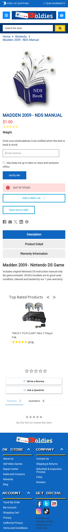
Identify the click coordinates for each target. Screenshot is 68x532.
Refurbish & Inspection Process (49, 470)
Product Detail (34, 244)
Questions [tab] (34, 400)
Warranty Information (34, 253)
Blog (5, 484)
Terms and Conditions (15, 528)
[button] (49, 297)
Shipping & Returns (47, 463)
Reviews (41, 482)
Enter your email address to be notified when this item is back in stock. (34, 142)
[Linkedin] (21, 221)
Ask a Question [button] (35, 390)
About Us (8, 458)
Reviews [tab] (12, 400)
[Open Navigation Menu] (6, 15)
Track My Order (11, 502)
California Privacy (13, 522)
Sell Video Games (12, 463)
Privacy (7, 517)
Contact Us (42, 458)
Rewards (8, 479)
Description (34, 234)
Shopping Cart (11, 512)
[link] (34, 126)
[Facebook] (4, 221)
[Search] (60, 28)
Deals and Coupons (14, 474)
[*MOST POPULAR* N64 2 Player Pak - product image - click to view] (34, 315)
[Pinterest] (27, 221)
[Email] (10, 221)
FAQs (39, 477)
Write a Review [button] (35, 381)
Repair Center (10, 469)
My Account (10, 507)
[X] (15, 221)
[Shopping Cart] (61, 15)
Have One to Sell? (18, 209)
